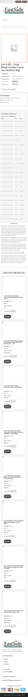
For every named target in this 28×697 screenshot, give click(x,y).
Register (18, 1)
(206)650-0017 (5, 680)
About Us (6, 659)
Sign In (24, 1)
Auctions (6, 661)
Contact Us (6, 664)
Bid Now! (7, 316)
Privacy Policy (7, 669)
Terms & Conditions (8, 671)
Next (23, 27)
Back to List (6, 27)
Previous (16, 27)
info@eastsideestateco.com (15, 680)
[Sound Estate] (14, 9)
